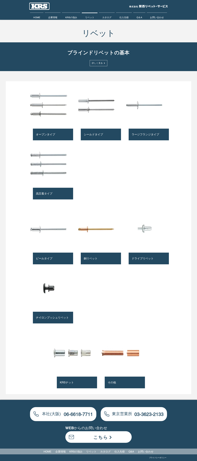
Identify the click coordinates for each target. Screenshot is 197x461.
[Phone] (36, 414)
